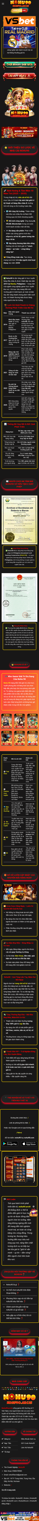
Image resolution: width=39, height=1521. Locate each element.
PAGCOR (23, 555)
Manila (13, 284)
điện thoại (19, 956)
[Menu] (3, 3)
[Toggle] (4, 1285)
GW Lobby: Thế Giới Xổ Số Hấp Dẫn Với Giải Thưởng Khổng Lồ (19, 1359)
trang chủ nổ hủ (21, 983)
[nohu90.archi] (21, 3)
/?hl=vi (19, 1133)
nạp (21, 1024)
